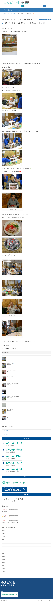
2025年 (3, 533)
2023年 (3, 539)
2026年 (3, 530)
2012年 (3, 571)
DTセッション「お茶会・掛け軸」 (12, 376)
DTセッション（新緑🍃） (10, 363)
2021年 (3, 545)
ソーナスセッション (9, 426)
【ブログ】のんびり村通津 (13, 509)
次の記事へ (6, 434)
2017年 (3, 556)
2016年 (3, 559)
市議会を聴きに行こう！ (10, 409)
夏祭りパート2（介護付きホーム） (10, 522)
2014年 (3, 565)
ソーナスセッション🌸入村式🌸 (11, 370)
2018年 (3, 553)
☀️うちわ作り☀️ (6, 516)
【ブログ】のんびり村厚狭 (13, 515)
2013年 (3, 568)
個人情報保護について (5, 600)
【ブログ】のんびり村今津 (45, 19)
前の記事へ (6, 430)
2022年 (3, 542)
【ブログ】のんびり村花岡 (13, 520)
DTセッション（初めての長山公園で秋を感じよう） (14, 396)
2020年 (3, 547)
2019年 (3, 550)
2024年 (3, 536)
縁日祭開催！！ (5, 511)
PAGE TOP (50, 583)
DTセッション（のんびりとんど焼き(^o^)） (13, 383)
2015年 (3, 562)
